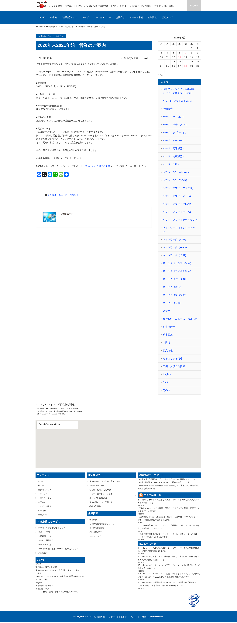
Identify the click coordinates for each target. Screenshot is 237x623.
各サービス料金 (42, 579)
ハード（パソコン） (174, 116)
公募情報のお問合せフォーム (101, 524)
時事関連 (168, 334)
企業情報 (152, 17)
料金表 (53, 17)
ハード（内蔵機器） (174, 156)
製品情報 (168, 350)
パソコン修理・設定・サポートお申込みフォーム (59, 549)
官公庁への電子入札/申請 (46, 567)
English (194, 5)
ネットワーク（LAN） (175, 239)
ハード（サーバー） (174, 140)
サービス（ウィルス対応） (177, 271)
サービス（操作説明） (175, 295)
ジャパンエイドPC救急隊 (97, 166)
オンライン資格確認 (98, 498)
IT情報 (166, 342)
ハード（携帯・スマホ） (176, 124)
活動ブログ (167, 17)
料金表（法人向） (97, 485)
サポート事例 (136, 17)
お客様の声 (169, 326)
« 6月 (160, 74)
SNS (165, 382)
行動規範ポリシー (97, 532)
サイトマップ (95, 536)
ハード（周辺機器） (174, 148)
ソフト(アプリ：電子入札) (177, 100)
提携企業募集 (95, 506)
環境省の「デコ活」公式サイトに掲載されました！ (173, 479)
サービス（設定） (173, 287)
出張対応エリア (69, 17)
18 (167, 61)
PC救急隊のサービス (44, 585)
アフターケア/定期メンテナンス (52, 528)
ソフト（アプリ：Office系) (177, 204)
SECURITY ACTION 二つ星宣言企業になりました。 (172, 482)
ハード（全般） (171, 164)
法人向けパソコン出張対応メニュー (104, 481)
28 (185, 66)
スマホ (166, 311)
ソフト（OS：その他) (175, 180)
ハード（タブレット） (175, 132)
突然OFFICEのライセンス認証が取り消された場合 (57, 570)
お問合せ (120, 17)
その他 (166, 390)
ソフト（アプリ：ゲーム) (177, 212)
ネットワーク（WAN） (175, 247)
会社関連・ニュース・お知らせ (63, 195)
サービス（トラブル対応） (177, 263)
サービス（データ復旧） (176, 279)
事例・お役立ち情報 (174, 366)
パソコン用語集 (45, 545)
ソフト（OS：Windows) (176, 172)
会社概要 (93, 519)
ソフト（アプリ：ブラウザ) (178, 188)
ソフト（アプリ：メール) (177, 196)
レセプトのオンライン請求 (100, 494)
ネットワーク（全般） (175, 255)
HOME (42, 17)
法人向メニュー (103, 17)
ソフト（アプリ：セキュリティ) (180, 220)
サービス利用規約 (45, 540)
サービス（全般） (173, 303)
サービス (86, 17)
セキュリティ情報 (173, 358)
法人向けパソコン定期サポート (102, 502)
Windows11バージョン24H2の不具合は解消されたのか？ (60, 576)
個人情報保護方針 (97, 528)
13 (179, 57)
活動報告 (168, 108)
